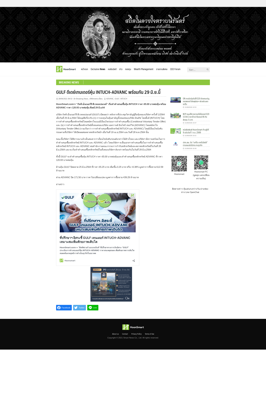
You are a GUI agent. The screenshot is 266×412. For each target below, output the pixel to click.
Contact (125, 334)
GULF (117, 99)
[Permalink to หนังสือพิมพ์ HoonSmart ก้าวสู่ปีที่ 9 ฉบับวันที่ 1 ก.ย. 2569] (175, 131)
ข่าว (120, 69)
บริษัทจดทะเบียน (96, 99)
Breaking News (82, 99)
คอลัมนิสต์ (112, 69)
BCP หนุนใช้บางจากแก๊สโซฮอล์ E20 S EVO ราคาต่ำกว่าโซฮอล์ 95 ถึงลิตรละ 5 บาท (196, 117)
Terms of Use (149, 334)
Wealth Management (143, 69)
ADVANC (110, 99)
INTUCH (123, 99)
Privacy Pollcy (136, 334)
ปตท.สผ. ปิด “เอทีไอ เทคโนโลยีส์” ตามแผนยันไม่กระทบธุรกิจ (195, 143)
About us (115, 334)
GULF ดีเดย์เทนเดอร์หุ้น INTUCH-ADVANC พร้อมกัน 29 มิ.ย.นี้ (108, 92)
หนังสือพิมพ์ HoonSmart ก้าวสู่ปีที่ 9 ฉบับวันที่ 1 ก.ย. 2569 (196, 131)
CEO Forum (175, 69)
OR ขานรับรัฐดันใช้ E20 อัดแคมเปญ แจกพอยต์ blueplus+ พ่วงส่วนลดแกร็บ (196, 101)
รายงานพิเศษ (161, 69)
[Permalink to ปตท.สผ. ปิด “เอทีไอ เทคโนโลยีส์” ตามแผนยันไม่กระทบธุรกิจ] (175, 143)
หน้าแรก (84, 69)
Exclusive (98, 69)
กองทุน (128, 69)
